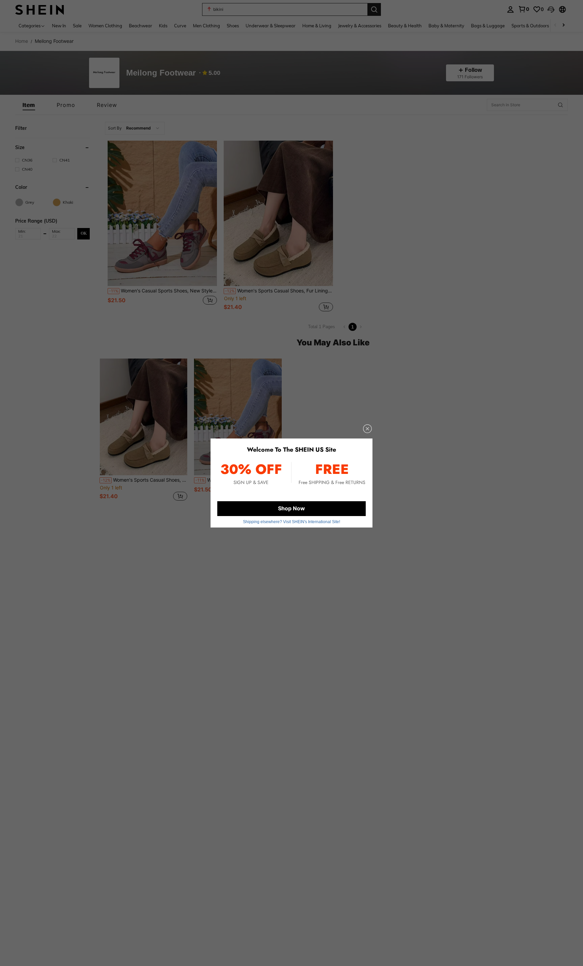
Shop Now (291, 508)
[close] (367, 429)
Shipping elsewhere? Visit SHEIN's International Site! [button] (291, 521)
